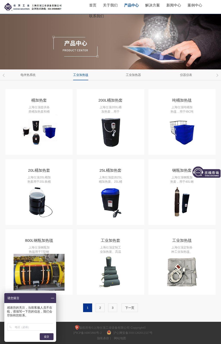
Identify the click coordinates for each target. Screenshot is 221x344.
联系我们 (96, 16)
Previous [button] (4, 75)
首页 (92, 5)
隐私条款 (103, 338)
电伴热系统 (28, 75)
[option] (29, 74)
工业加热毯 (80, 75)
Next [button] (216, 75)
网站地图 (120, 338)
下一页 (129, 307)
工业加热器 (133, 75)
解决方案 (152, 5)
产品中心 (131, 5)
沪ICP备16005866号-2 (88, 333)
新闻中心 (173, 5)
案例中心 (195, 5)
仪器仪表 (186, 75)
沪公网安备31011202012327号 (133, 333)
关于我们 (110, 5)
